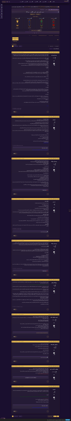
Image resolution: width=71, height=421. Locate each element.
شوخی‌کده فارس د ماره (41, 6)
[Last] (21, 46)
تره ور (54, 201)
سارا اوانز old (54, 55)
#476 (12, 386)
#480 (12, 279)
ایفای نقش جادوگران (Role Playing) (42, 35)
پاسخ (57, 416)
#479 (12, 314)
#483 (12, 158)
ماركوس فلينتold (54, 344)
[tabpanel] (35, 21)
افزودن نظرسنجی (15, 41)
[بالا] (47, 112)
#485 (12, 52)
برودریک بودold (54, 161)
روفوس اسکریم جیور (54, 369)
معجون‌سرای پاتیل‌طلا (53, 6)
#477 (12, 366)
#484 (12, 116)
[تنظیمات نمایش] (7, 2)
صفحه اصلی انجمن (57, 35)
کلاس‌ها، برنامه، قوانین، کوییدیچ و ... (35, 30)
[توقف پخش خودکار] (34, 33)
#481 (12, 240)
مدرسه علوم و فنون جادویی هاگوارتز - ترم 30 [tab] (54, 9)
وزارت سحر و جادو (34, 35)
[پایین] (14, 44)
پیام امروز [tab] (46, 9)
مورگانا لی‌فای (54, 282)
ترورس (54, 119)
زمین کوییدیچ (32, 14)
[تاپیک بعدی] (12, 44)
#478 (12, 341)
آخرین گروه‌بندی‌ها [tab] (42, 9)
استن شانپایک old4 (54, 317)
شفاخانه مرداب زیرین (27, 6)
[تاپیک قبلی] (15, 44)
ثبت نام (15, 39)
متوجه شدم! (67, 419)
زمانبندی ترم (38, 14)
